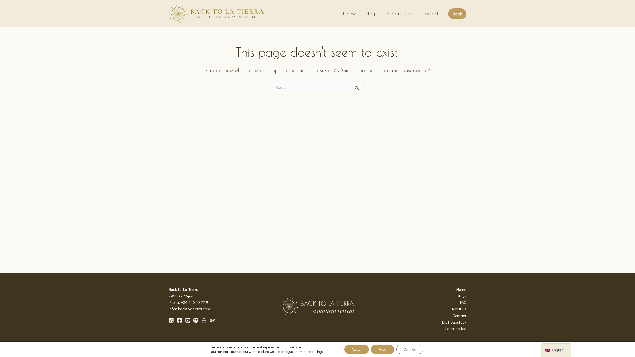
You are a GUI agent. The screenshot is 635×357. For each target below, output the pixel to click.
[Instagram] (171, 320)
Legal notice (455, 328)
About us (396, 13)
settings (318, 351)
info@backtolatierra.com (189, 308)
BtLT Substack (454, 322)
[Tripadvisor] (212, 320)
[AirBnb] (204, 320)
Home (349, 13)
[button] (409, 14)
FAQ (463, 302)
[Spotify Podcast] (195, 320)
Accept (356, 349)
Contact (429, 13)
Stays (371, 13)
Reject (382, 349)
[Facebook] (179, 320)
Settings (410, 349)
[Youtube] (187, 320)
